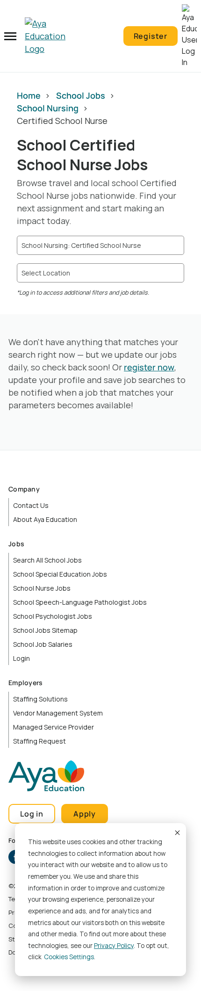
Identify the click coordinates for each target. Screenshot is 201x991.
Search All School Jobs (47, 560)
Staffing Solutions (40, 698)
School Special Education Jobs (60, 574)
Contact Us (31, 505)
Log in (31, 814)
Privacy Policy (114, 945)
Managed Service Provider (53, 727)
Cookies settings (69, 957)
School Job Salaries (42, 644)
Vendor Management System (58, 713)
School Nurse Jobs (42, 588)
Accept (176, 832)
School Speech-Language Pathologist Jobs (80, 602)
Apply (84, 814)
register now (149, 367)
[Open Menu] (10, 36)
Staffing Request (39, 741)
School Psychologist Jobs (52, 616)
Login (21, 658)
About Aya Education (45, 519)
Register (150, 36)
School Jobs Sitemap (45, 630)
